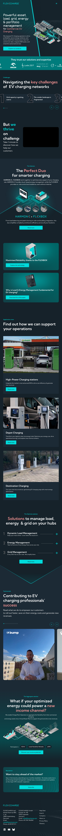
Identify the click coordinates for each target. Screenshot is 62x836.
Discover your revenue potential (31, 752)
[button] (56, 3)
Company (42, 816)
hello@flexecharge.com (10, 822)
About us (42, 818)
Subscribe (31, 787)
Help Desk (42, 810)
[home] (11, 3)
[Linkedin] (4, 829)
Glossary (42, 823)
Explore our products (15, 48)
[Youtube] (9, 829)
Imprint (41, 813)
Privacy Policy (43, 821)
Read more (31, 227)
